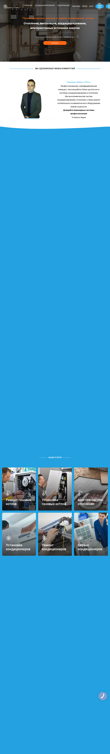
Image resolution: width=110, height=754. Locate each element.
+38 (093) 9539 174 (100, 6)
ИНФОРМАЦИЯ (63, 5)
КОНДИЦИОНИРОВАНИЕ (45, 5)
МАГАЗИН (76, 6)
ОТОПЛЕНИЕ (27, 5)
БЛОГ (91, 6)
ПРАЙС (85, 6)
